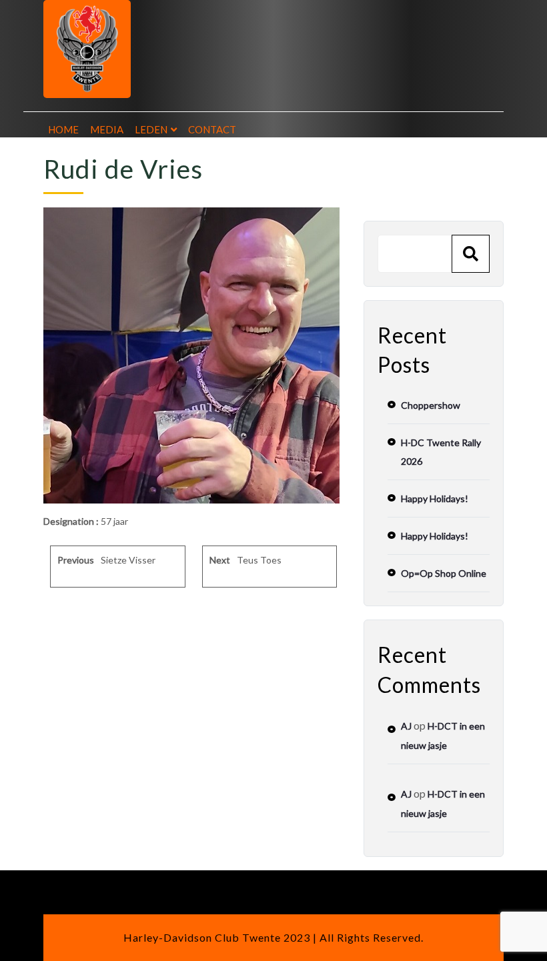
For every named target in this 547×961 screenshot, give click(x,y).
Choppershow (430, 405)
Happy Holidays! (434, 498)
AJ (406, 726)
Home (63, 129)
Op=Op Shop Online (443, 573)
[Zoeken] (471, 254)
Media (106, 129)
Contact (212, 129)
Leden (151, 129)
